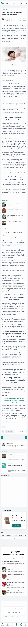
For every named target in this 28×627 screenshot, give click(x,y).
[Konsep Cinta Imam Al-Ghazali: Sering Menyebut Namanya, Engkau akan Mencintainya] (4, 586)
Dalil (25, 535)
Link (21, 625)
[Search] (23, 3)
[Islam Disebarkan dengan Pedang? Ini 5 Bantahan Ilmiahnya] (4, 218)
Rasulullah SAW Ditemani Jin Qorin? (14, 221)
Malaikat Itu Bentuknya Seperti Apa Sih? (14, 398)
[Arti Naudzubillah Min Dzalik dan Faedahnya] (14, 559)
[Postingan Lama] (2, 437)
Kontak (8, 612)
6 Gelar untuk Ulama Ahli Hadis (14, 590)
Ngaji (4, 426)
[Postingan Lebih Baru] (26, 437)
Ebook (7, 625)
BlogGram (8, 535)
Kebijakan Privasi (17, 612)
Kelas (12, 625)
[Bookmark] (3, 431)
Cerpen (20, 535)
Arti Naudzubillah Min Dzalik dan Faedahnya (11, 561)
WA (16, 625)
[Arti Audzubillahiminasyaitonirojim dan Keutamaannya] (4, 212)
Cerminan (15, 535)
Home (2, 625)
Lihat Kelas (16, 525)
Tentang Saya (17, 608)
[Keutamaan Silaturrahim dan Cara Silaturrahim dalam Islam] (4, 467)
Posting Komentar (10, 431)
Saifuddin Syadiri (8, 3)
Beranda (8, 608)
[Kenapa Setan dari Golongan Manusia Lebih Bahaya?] (4, 206)
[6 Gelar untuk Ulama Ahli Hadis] (4, 594)
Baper (3, 535)
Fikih (14, 538)
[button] (23, 20)
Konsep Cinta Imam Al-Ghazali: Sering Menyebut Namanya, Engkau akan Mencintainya (15, 584)
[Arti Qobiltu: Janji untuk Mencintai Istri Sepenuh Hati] (4, 571)
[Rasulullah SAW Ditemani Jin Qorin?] (4, 225)
